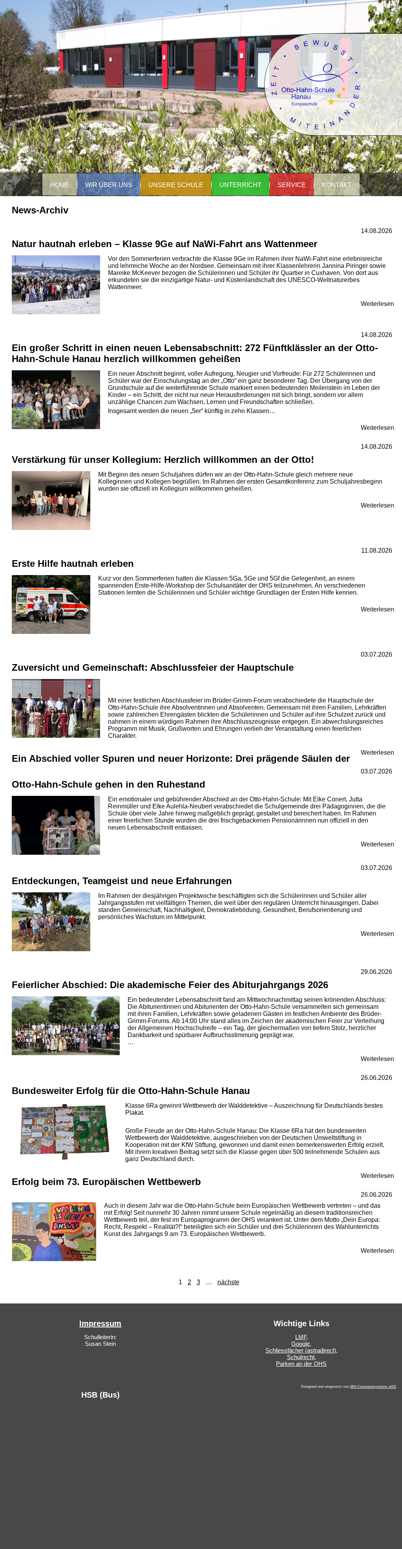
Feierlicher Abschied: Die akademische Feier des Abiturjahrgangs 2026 (170, 984)
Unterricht (240, 185)
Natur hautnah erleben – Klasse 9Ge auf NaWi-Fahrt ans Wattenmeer (164, 243)
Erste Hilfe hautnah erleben (73, 563)
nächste (228, 1282)
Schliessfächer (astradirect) (300, 1350)
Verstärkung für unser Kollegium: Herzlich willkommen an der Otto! (163, 459)
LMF (300, 1337)
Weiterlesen (377, 303)
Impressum (100, 1323)
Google (300, 1343)
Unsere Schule (175, 185)
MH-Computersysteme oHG (373, 1387)
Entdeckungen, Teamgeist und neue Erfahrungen (122, 881)
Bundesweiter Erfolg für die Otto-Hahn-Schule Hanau (131, 1090)
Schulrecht (300, 1357)
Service (292, 185)
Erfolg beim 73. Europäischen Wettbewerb (106, 1181)
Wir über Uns (108, 185)
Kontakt (337, 185)
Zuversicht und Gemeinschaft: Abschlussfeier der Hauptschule (153, 667)
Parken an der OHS (301, 1363)
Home (59, 185)
